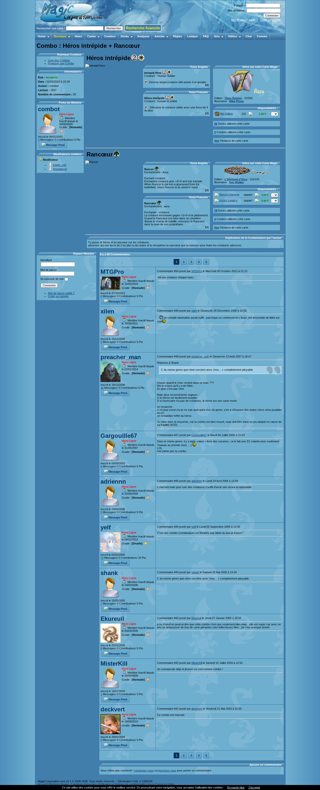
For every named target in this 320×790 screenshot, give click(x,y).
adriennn (113, 481)
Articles (159, 36)
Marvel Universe (229, 194)
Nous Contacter (157, 784)
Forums (262, 36)
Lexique (192, 36)
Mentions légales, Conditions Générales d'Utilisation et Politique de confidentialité (97, 784)
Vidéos (232, 36)
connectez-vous (144, 770)
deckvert (112, 709)
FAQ (206, 36)
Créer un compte (270, 19)
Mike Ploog (236, 101)
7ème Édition (233, 98)
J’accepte (254, 787)
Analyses (143, 36)
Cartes (91, 36)
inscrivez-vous (167, 770)
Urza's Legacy (228, 200)
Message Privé (55, 144)
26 (215, 123)
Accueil (42, 784)
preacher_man (120, 357)
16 (102, 387)
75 (102, 557)
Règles (177, 36)
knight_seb (59, 164)
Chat (249, 36)
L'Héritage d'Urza (235, 179)
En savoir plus (235, 787)
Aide (171, 784)
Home (42, 36)
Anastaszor (60, 168)
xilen (107, 311)
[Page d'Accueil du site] (71, 31)
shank (109, 572)
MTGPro (112, 271)
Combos (110, 36)
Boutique (60, 36)
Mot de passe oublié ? (244, 19)
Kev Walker (236, 182)
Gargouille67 (118, 435)
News (78, 36)
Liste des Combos (59, 60)
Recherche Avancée (143, 28)
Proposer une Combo (61, 63)
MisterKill (114, 663)
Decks (125, 36)
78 (215, 210)
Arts (217, 36)
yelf (105, 527)
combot (49, 109)
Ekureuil (112, 618)
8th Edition (226, 113)
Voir (216, 140)
